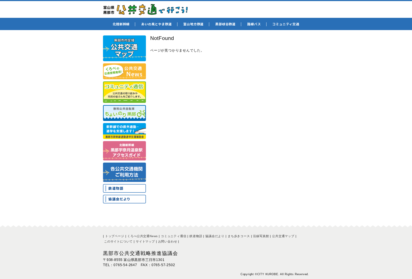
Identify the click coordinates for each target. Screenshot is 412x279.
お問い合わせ (167, 241)
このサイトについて (118, 241)
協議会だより (214, 236)
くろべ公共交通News (142, 236)
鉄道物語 (195, 236)
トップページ (114, 236)
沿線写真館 (261, 236)
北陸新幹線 (121, 24)
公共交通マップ (283, 236)
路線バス (254, 24)
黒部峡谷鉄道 (225, 24)
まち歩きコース (239, 236)
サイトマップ (145, 241)
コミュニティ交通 (285, 24)
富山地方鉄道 (193, 24)
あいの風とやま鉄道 (156, 24)
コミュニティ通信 (173, 236)
